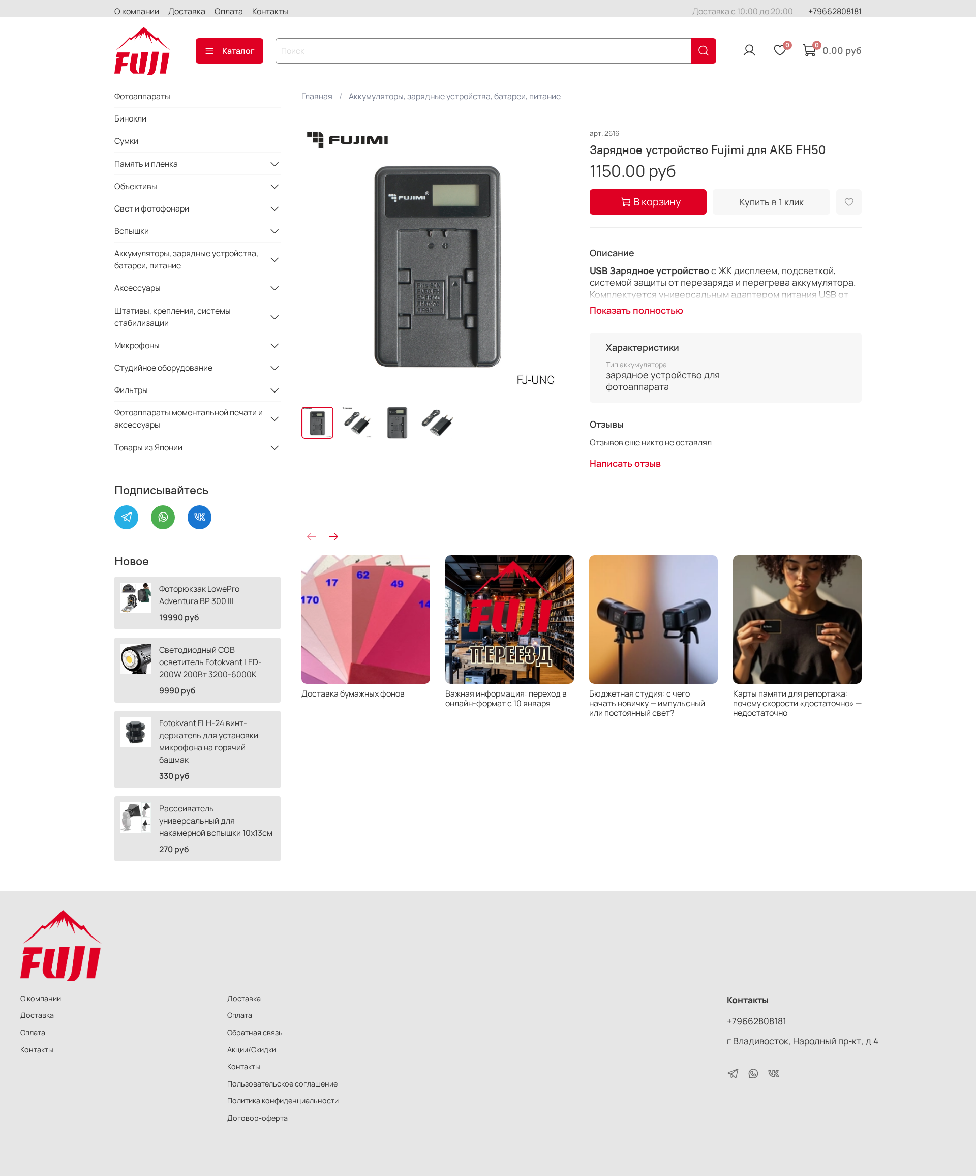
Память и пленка (146, 163)
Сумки (126, 140)
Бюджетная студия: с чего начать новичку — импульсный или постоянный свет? (647, 703)
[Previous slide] (318, 262)
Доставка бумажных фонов (353, 693)
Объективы (135, 186)
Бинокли (130, 118)
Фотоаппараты (142, 96)
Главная (316, 96)
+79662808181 (835, 11)
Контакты (270, 11)
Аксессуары (137, 287)
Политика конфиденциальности (283, 1100)
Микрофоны (137, 345)
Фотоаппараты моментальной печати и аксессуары (188, 418)
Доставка (186, 11)
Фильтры (131, 390)
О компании (136, 11)
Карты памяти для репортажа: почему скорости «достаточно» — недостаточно (797, 703)
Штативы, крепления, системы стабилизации (172, 316)
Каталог (238, 50)
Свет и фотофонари (151, 208)
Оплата (229, 11)
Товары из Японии (148, 447)
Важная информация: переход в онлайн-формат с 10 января (506, 698)
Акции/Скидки (251, 1049)
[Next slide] (557, 262)
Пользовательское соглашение (282, 1084)
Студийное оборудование (163, 367)
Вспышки (131, 230)
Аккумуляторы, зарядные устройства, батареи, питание (455, 96)
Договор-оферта (257, 1118)
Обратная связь (255, 1032)
